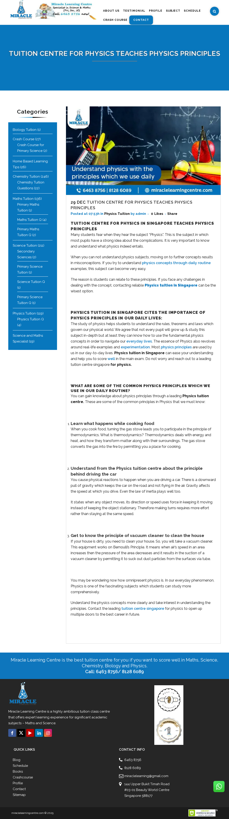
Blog (16, 760)
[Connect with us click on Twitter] (21, 733)
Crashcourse (23, 777)
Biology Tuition (24, 130)
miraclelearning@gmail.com (146, 776)
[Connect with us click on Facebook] (12, 733)
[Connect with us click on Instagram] (48, 733)
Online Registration (19, 739)
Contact (19, 789)
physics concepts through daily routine (176, 263)
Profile (18, 783)
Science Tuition (25, 246)
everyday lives (139, 341)
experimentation (135, 347)
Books (18, 771)
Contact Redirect (42, 739)
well (111, 359)
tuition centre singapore (142, 608)
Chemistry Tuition (26, 177)
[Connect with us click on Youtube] (30, 733)
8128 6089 (132, 768)
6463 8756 (132, 760)
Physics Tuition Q (30, 319)
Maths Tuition (23, 199)
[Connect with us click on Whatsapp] (219, 786)
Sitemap (19, 795)
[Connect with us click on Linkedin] (39, 733)
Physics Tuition (24, 313)
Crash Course (23, 139)
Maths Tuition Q (29, 220)
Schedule (20, 766)
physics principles (176, 347)
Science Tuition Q (31, 282)
